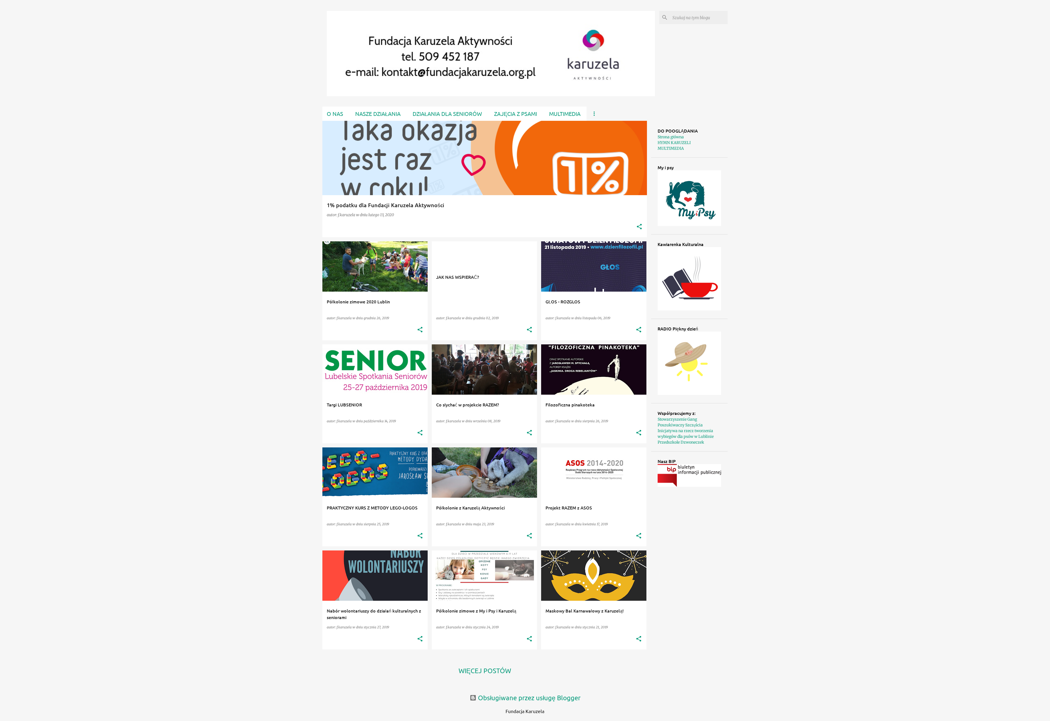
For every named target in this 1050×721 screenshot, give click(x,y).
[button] (639, 227)
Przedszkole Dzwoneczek (681, 442)
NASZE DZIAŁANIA (378, 113)
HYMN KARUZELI (674, 142)
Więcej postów (485, 671)
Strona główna (671, 136)
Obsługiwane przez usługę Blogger (528, 698)
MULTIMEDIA (565, 113)
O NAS (335, 113)
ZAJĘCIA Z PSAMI (515, 113)
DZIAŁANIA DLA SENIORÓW (447, 113)
